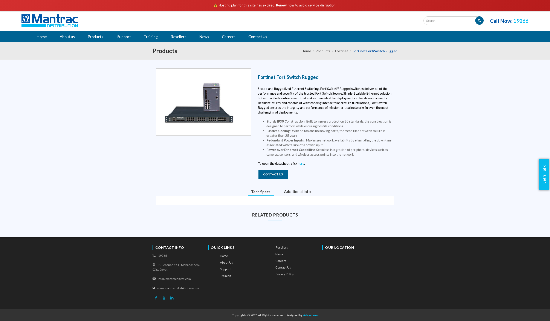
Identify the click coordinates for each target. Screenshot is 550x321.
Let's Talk (544, 174)
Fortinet (341, 51)
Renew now (285, 5)
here (301, 163)
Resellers (281, 247)
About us (226, 262)
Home (306, 51)
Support (225, 269)
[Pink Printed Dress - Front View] (203, 102)
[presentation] (261, 191)
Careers (280, 261)
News (279, 254)
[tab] (261, 191)
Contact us (273, 174)
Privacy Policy (284, 274)
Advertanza (311, 315)
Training (225, 276)
